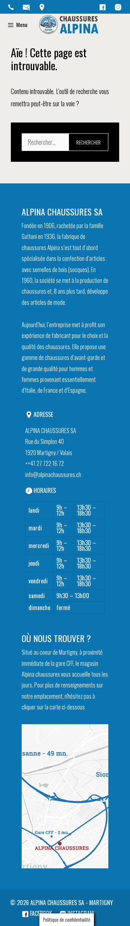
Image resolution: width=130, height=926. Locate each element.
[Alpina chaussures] (68, 24)
